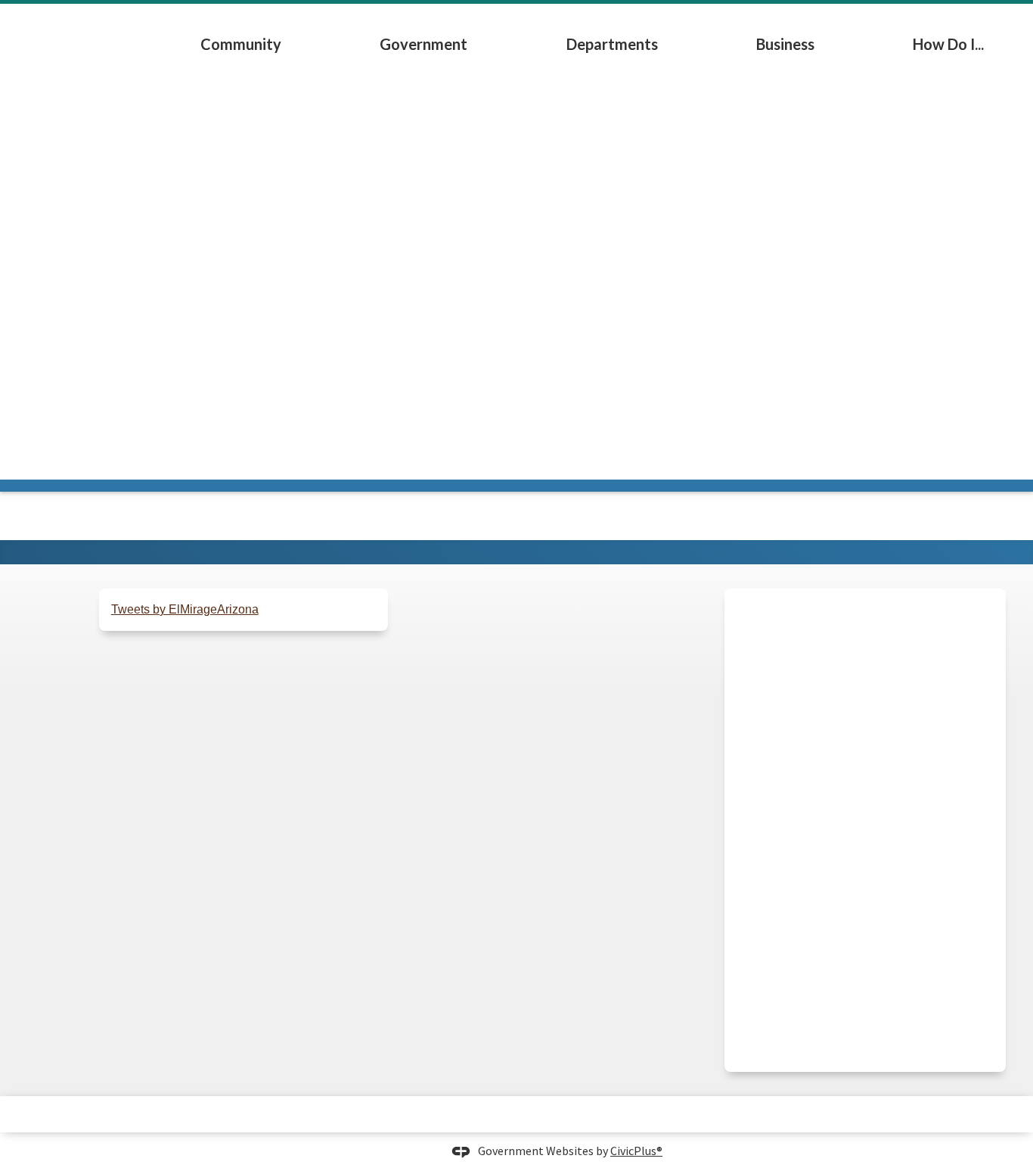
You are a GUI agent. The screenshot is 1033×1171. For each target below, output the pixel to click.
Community (240, 44)
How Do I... (948, 44)
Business (785, 44)
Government (423, 44)
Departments (612, 44)
